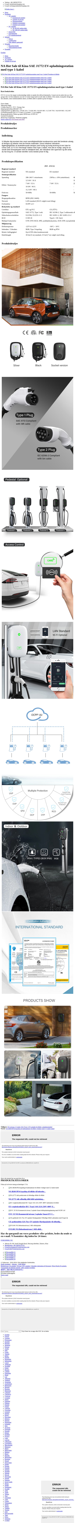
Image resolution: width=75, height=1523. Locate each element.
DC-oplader (12, 26)
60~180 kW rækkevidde (20, 30)
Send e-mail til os (6, 119)
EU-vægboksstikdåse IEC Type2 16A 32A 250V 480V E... (32, 1207)
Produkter (8, 14)
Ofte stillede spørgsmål (16, 42)
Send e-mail (4, 1275)
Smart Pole (12, 32)
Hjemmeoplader (17, 21)
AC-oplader (12, 16)
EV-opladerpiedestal (15, 35)
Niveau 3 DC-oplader (23, 1266)
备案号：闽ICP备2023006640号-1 (12, 1269)
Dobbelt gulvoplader (18, 25)
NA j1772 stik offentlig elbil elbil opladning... (26, 1199)
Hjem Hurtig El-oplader (59, 1266)
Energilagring (13, 33)
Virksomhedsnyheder (15, 47)
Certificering (12, 40)
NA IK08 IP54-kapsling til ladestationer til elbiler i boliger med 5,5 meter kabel (30, 1129)
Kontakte (7, 49)
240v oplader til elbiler (28, 1268)
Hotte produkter (6, 1264)
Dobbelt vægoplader (18, 23)
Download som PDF (18, 119)
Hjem (6, 12)
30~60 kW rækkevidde (19, 28)
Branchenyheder (14, 46)
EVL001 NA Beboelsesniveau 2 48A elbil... (25, 1229)
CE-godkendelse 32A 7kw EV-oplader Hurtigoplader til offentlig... (35, 1222)
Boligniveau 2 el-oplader (8, 1266)
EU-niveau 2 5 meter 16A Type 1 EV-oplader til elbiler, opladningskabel (30, 1127)
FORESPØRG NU (7, 1240)
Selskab (7, 37)
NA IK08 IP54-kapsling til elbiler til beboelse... (27, 1191)
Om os (11, 39)
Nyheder (7, 44)
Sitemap (14, 1264)
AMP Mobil (21, 1264)
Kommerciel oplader (18, 18)
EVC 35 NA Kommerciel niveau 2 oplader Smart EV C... (31, 1214)
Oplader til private (18, 19)
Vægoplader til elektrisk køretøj (10, 1268)
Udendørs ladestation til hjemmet (41, 1266)
